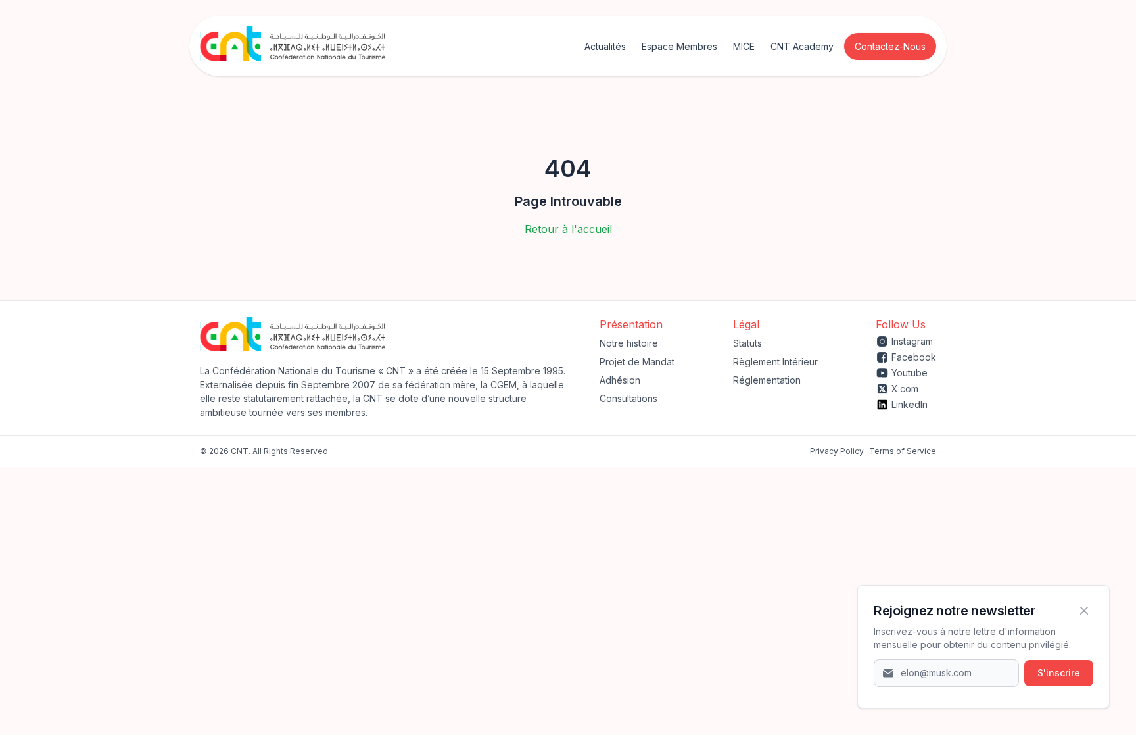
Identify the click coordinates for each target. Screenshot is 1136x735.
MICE (744, 46)
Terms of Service (902, 451)
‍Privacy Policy (837, 451)
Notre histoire (629, 343)
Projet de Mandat (637, 361)
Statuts (747, 343)
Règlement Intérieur (775, 361)
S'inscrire (1058, 672)
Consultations (628, 398)
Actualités (605, 46)
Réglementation (767, 380)
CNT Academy (802, 46)
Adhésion (620, 380)
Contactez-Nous (890, 46)
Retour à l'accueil (568, 229)
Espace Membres (679, 46)
